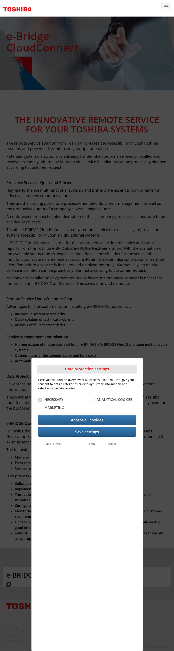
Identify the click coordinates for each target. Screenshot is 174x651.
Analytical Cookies (115, 399)
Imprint (112, 443)
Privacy (91, 443)
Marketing (54, 407)
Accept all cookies (87, 419)
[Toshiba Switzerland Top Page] (16, 8)
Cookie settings (54, 443)
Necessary (53, 399)
